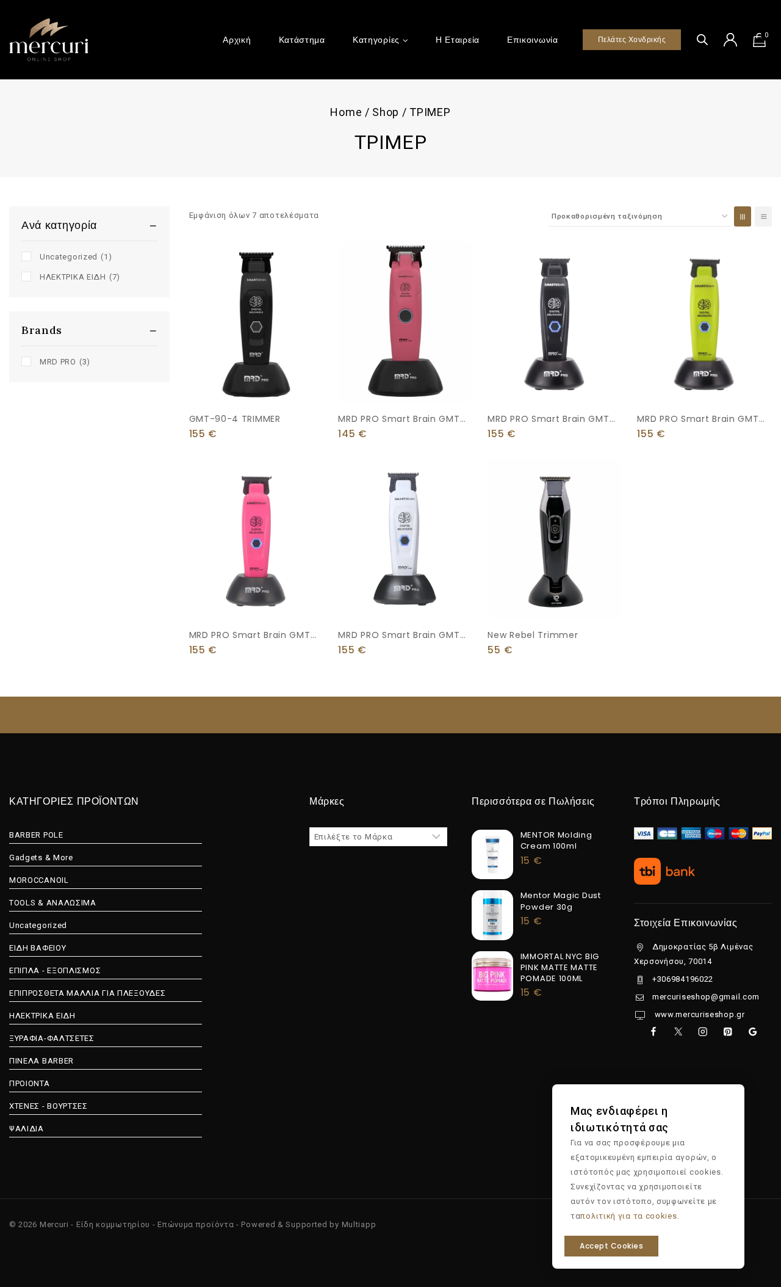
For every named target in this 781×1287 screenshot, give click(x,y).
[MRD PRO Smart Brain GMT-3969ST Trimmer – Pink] (405, 322)
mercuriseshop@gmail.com (706, 996)
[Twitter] (678, 1031)
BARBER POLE (36, 834)
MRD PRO (65, 361)
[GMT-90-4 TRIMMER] (256, 322)
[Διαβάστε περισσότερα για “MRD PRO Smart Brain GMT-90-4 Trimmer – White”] (405, 592)
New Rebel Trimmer (533, 635)
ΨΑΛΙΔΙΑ (26, 1128)
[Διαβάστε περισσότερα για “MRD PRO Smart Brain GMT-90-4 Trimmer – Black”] (555, 376)
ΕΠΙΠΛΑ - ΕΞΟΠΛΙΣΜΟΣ (55, 970)
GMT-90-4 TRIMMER (235, 419)
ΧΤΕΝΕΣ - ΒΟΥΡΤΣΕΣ (48, 1106)
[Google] (752, 1031)
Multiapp (359, 1224)
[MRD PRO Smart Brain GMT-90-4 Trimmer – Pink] (256, 539)
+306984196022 (682, 979)
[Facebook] (653, 1031)
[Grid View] (742, 216)
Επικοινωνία (532, 40)
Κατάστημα (302, 40)
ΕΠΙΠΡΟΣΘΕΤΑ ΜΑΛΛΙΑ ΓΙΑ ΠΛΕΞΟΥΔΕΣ (87, 993)
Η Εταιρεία (458, 40)
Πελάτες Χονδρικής (632, 39)
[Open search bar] (702, 39)
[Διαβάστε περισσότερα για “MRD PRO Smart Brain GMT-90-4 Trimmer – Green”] (704, 376)
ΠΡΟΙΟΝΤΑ (29, 1083)
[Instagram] (702, 1031)
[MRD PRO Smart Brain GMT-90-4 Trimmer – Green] (704, 322)
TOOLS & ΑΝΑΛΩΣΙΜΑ (52, 902)
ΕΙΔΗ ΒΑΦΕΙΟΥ (37, 947)
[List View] (763, 216)
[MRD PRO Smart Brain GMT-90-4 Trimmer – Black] (555, 322)
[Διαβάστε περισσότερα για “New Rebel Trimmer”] (555, 592)
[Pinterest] (727, 1031)
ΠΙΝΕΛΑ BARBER (41, 1060)
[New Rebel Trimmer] (555, 539)
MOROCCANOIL (39, 880)
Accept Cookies (611, 1246)
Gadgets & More (41, 857)
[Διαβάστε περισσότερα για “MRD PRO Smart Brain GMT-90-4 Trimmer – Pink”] (256, 592)
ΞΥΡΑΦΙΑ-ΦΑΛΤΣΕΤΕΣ (52, 1038)
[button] (405, 374)
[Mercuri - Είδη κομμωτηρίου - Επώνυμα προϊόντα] (48, 39)
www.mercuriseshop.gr (698, 1014)
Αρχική (237, 40)
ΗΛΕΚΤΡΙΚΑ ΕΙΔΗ (80, 276)
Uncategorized (76, 256)
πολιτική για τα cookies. (629, 1215)
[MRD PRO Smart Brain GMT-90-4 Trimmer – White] (405, 539)
